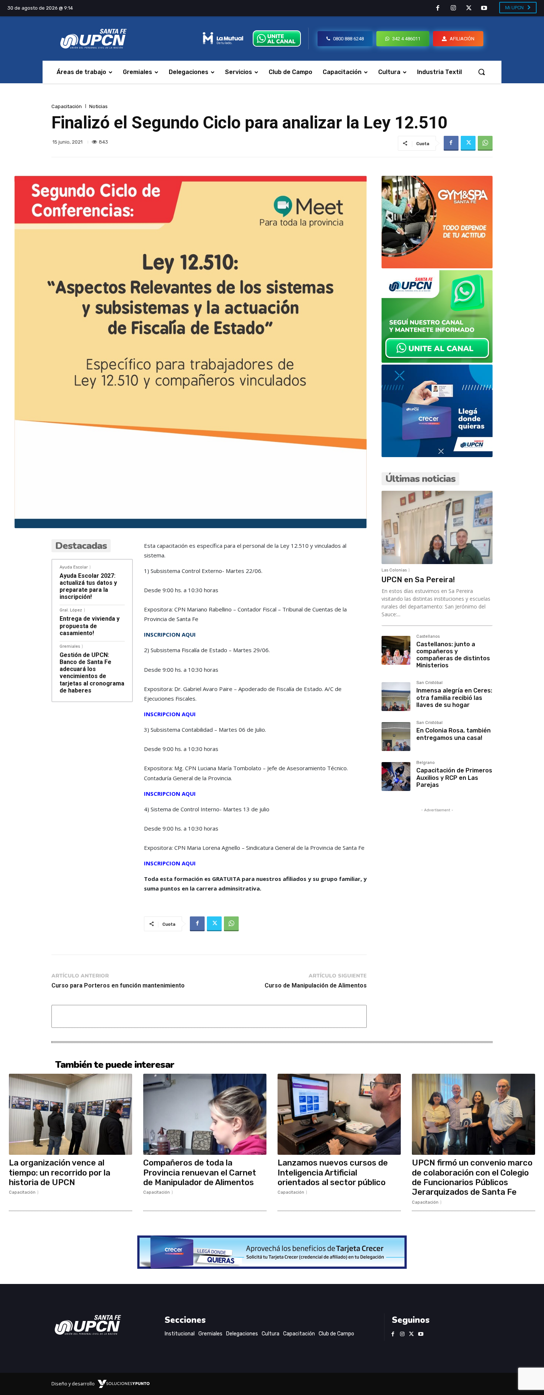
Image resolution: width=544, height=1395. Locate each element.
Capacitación (66, 106)
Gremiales (70, 646)
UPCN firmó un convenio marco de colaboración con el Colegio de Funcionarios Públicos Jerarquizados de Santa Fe (472, 1177)
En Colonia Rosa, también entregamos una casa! (453, 734)
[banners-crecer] (437, 455)
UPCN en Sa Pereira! (418, 579)
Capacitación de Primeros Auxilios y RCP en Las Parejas (454, 777)
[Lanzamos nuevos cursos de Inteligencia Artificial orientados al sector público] (339, 1114)
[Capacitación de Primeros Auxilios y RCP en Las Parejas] (396, 776)
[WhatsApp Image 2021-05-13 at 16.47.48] (437, 266)
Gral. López (71, 610)
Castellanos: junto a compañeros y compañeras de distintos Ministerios (453, 655)
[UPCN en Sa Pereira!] (437, 527)
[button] (481, 72)
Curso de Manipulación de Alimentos (316, 985)
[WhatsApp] (485, 143)
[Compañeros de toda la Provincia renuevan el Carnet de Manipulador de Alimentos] (204, 1114)
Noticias (98, 106)
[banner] (437, 360)
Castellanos (428, 636)
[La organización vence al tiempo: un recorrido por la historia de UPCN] (70, 1114)
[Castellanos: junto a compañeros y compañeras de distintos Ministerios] (396, 650)
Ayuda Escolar (74, 567)
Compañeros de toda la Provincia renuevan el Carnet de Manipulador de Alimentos (199, 1172)
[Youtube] (484, 8)
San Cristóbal (429, 683)
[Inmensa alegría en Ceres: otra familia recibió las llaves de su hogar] (396, 696)
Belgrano (425, 763)
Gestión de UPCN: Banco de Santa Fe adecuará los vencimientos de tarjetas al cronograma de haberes (92, 672)
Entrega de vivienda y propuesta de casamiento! (90, 625)
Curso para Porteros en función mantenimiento (118, 985)
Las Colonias (394, 570)
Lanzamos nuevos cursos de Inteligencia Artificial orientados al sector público (333, 1172)
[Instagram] (453, 8)
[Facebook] (438, 8)
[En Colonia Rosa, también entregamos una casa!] (396, 736)
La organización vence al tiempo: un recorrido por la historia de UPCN (59, 1172)
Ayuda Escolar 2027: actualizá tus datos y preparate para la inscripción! (88, 586)
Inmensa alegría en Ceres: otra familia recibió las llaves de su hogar (454, 697)
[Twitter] (469, 8)
